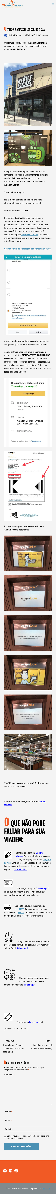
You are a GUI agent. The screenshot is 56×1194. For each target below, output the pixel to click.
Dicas (23, 1029)
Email (8, 1120)
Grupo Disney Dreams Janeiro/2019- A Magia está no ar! (13, 1046)
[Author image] (5, 35)
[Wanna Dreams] (12, 4)
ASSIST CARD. (20, 869)
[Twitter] (16, 1170)
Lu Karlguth (16, 35)
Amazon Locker (11, 1029)
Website (9, 1129)
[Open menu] (52, 4)
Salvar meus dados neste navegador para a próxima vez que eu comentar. (28, 1137)
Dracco (46, 1188)
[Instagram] (10, 1170)
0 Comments (43, 35)
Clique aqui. (22, 948)
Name (8, 1111)
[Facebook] (5, 1170)
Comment (9, 1074)
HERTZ (20, 909)
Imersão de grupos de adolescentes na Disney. (42, 1045)
